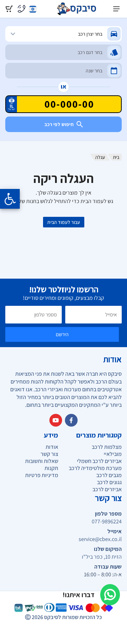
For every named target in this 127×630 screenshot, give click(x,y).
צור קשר (49, 454)
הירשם (62, 334)
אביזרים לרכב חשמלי (99, 461)
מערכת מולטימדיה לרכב (95, 468)
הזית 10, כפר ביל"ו (102, 556)
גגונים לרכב (109, 482)
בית (116, 157)
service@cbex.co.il (100, 539)
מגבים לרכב (109, 475)
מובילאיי (113, 454)
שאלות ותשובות (41, 461)
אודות (52, 447)
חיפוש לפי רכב (59, 124)
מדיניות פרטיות (41, 475)
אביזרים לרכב (107, 489)
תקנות (51, 468)
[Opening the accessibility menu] (10, 199)
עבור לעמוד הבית (63, 222)
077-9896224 (107, 521)
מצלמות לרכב (107, 447)
